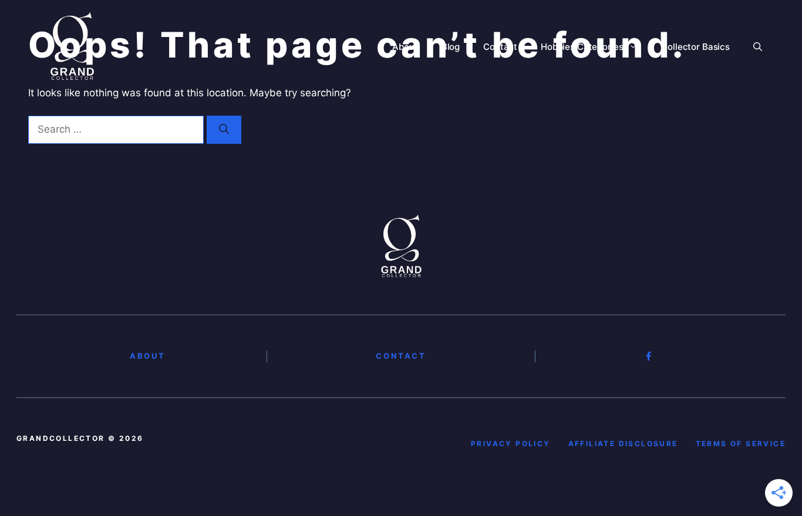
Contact (500, 46)
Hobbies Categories (582, 46)
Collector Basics (695, 46)
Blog (451, 46)
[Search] (224, 130)
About (404, 46)
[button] (758, 47)
